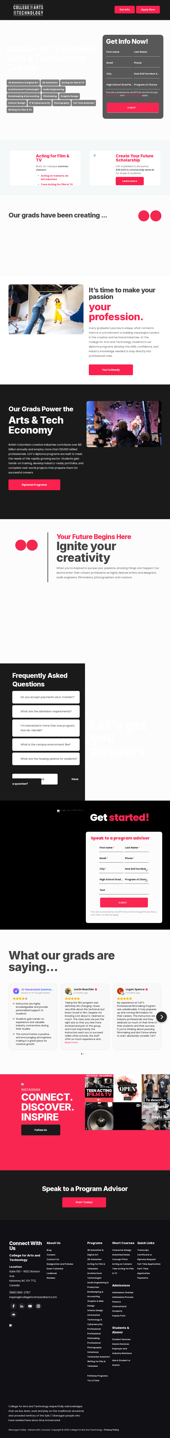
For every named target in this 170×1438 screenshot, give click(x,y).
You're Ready (111, 370)
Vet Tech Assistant (83, 103)
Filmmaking (50, 96)
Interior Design (16, 103)
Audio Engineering (53, 89)
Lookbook (52, 1273)
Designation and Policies (60, 1264)
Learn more (129, 181)
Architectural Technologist (23, 89)
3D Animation (50, 82)
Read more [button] (71, 1042)
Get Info (125, 9)
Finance (116, 1301)
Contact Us (53, 1259)
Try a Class (93, 1380)
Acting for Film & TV (73, 82)
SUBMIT (131, 107)
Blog (49, 1250)
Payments (142, 1277)
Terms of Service (132, 95)
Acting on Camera (122, 1264)
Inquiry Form (118, 1315)
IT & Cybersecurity (39, 103)
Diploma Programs (34, 485)
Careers (51, 1254)
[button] (8, 1017)
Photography (61, 103)
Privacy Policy (113, 95)
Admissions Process (122, 1297)
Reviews (51, 1277)
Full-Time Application (149, 1264)
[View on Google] (68, 991)
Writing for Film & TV (20, 109)
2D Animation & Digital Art (23, 82)
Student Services (121, 1339)
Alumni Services (120, 1344)
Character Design (121, 1250)
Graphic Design (69, 96)
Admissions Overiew (122, 1292)
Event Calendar (55, 1268)
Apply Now (148, 9)
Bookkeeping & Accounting (23, 96)
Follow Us (41, 1130)
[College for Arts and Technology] (28, 10)
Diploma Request (146, 1259)
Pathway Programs (97, 1375)
